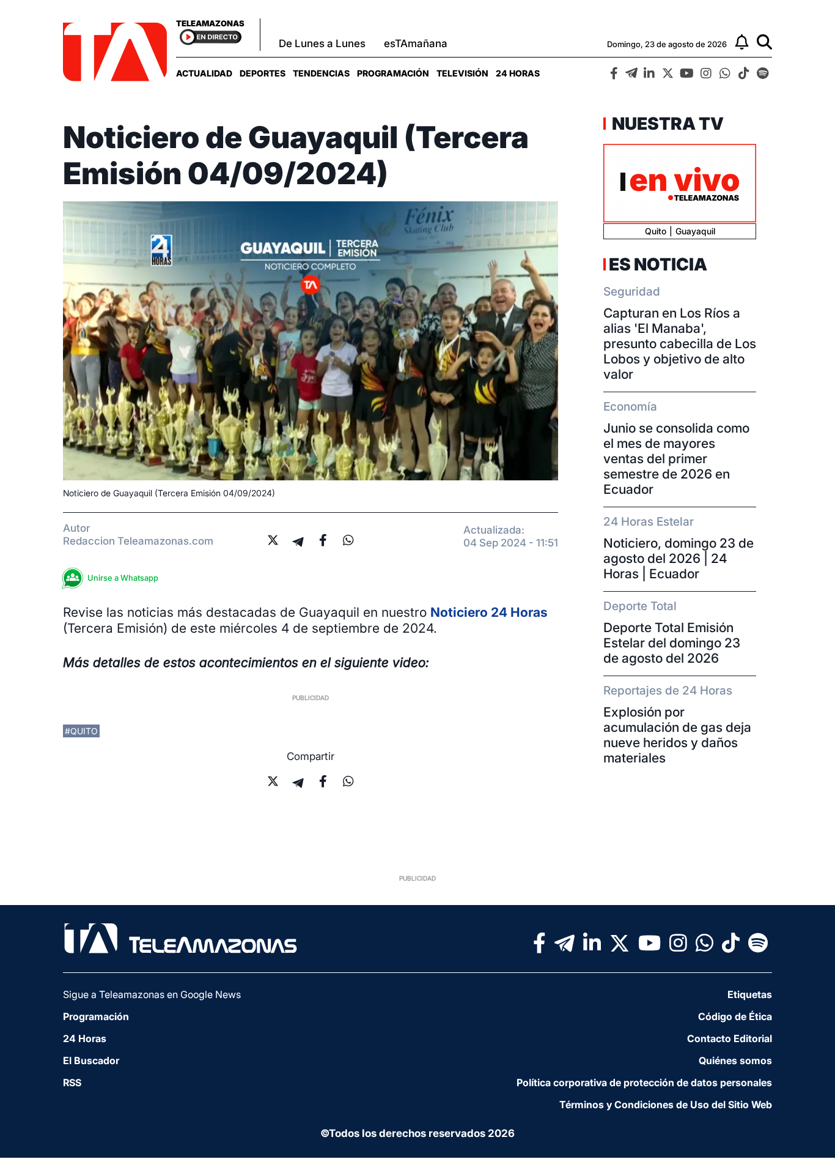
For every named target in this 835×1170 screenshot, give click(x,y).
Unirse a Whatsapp (122, 578)
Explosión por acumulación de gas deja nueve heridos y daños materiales (677, 735)
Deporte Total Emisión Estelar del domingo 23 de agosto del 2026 (671, 643)
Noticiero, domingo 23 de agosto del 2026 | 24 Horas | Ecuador (678, 558)
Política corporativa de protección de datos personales (644, 1082)
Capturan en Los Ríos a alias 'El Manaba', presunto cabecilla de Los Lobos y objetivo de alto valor (679, 343)
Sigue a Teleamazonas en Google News (152, 994)
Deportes (262, 73)
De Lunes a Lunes (322, 43)
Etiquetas (749, 994)
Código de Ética (735, 1016)
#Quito (81, 731)
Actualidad (204, 73)
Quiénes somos (735, 1060)
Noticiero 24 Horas (489, 612)
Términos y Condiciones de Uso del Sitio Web (665, 1104)
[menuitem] (204, 73)
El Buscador (91, 1060)
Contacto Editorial (729, 1038)
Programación (393, 73)
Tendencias (321, 73)
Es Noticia (658, 264)
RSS (72, 1082)
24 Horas (518, 73)
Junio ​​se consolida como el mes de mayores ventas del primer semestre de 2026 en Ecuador (676, 458)
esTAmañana (415, 43)
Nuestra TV (666, 123)
